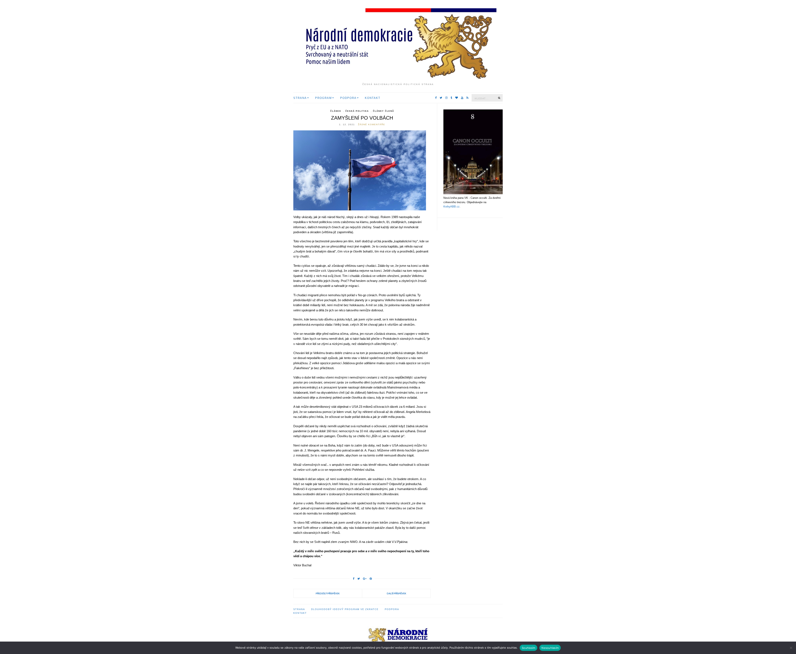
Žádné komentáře (371, 124)
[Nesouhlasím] (791, 648)
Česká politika (357, 111)
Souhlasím (528, 647)
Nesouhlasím (550, 647)
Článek (335, 111)
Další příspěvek (396, 593)
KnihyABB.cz (451, 206)
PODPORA (348, 97)
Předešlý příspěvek (328, 593)
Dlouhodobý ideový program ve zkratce (345, 609)
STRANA (300, 97)
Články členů (383, 111)
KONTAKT (372, 97)
